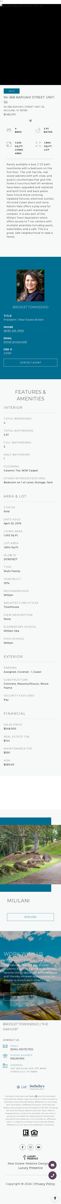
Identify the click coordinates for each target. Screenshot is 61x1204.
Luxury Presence (30, 1168)
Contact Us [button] (19, 996)
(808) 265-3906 (14, 330)
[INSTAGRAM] (30, 1147)
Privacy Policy (44, 1184)
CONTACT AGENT (30, 362)
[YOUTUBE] (38, 1147)
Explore (30, 917)
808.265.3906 (17, 1058)
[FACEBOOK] (22, 1147)
